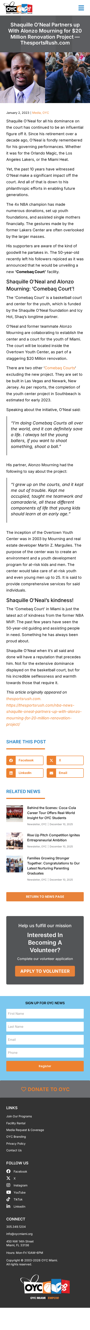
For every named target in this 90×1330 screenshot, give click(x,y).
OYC (45, 112)
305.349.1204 (16, 1226)
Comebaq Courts (60, 368)
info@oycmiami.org (19, 1234)
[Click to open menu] (81, 8)
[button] (25, 760)
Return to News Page (45, 896)
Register (45, 1066)
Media (36, 112)
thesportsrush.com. (23, 698)
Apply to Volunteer (45, 971)
